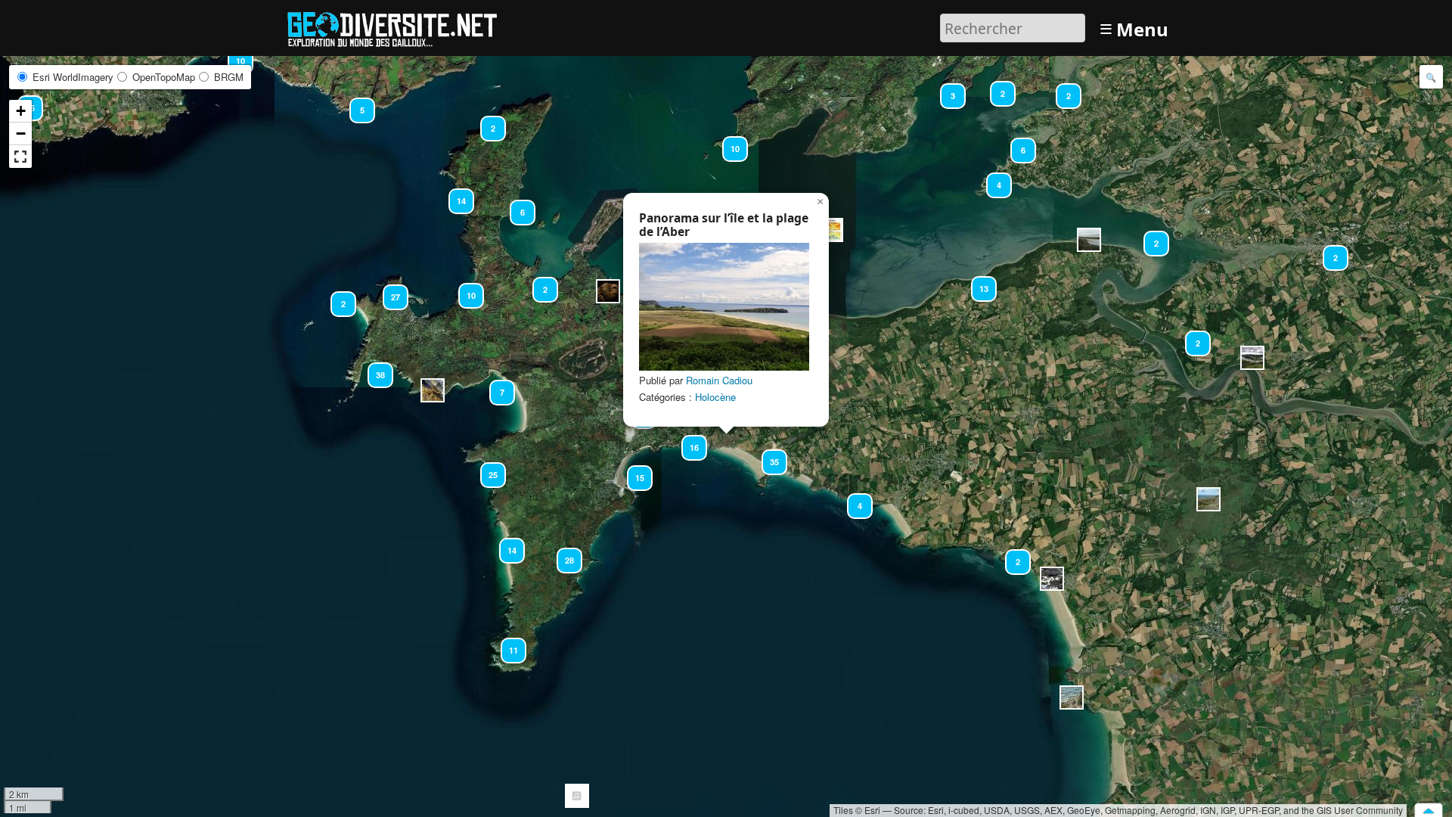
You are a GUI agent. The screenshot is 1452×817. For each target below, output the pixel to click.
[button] (1072, 697)
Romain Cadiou (719, 380)
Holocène (715, 397)
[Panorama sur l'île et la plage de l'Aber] (724, 307)
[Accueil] (399, 26)
